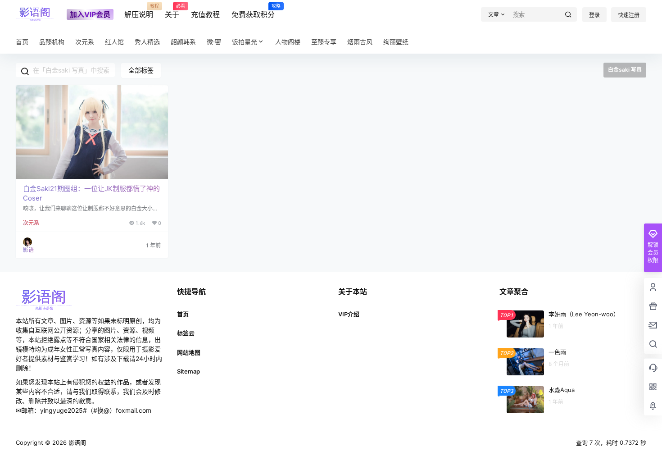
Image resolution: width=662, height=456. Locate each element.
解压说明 (138, 11)
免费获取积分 (253, 11)
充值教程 (205, 14)
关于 (172, 11)
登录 (594, 15)
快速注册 (628, 15)
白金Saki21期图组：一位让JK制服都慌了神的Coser (91, 193)
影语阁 (76, 442)
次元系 (31, 222)
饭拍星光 (244, 42)
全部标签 (141, 70)
